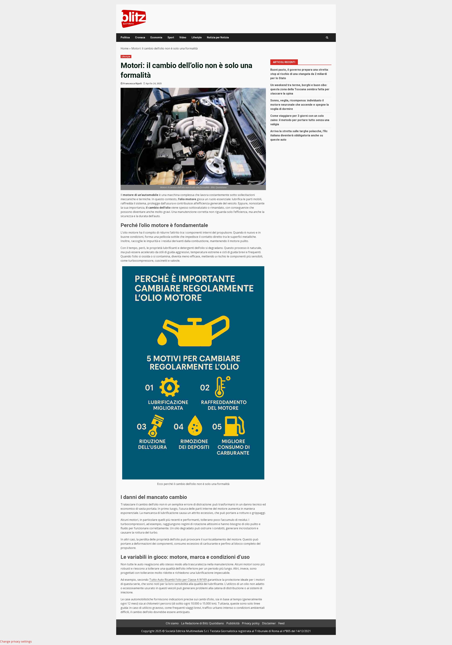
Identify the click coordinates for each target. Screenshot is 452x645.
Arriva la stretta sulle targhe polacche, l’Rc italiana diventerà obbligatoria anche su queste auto (299, 135)
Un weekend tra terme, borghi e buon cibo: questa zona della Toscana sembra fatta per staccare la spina (299, 89)
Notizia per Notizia (218, 37)
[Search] (327, 37)
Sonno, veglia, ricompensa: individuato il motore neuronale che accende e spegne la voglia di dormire (299, 105)
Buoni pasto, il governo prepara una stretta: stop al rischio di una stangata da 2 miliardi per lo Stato (299, 74)
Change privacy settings (16, 641)
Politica (125, 37)
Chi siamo (172, 623)
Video (182, 37)
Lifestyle (197, 37)
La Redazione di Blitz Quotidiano (202, 623)
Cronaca (140, 37)
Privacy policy (251, 623)
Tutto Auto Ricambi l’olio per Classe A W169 (178, 580)
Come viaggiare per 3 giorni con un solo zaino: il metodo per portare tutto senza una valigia (299, 120)
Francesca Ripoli (132, 83)
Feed (281, 623)
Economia (156, 37)
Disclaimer (269, 623)
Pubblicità (232, 623)
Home (125, 48)
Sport (171, 37)
